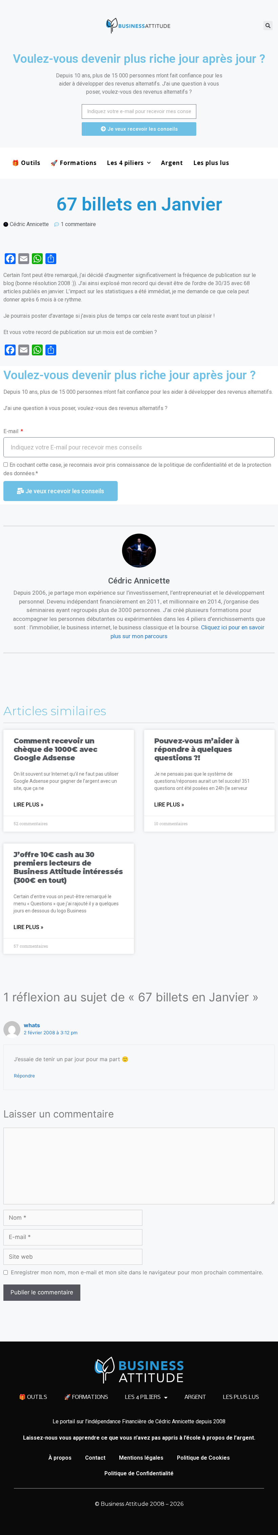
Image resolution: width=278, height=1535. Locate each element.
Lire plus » (28, 804)
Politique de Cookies (203, 1458)
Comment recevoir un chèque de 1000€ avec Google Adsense (55, 749)
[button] (268, 25)
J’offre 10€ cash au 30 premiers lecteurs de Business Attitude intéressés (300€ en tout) (68, 867)
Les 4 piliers (125, 163)
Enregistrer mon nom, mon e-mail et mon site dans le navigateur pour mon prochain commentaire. (137, 1272)
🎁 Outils (26, 163)
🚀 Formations (74, 163)
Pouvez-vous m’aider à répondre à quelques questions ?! (196, 749)
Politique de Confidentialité (139, 1473)
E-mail (11, 431)
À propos (60, 1458)
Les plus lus (211, 163)
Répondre (24, 1075)
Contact (95, 1458)
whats (32, 1025)
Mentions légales (141, 1458)
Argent (172, 163)
